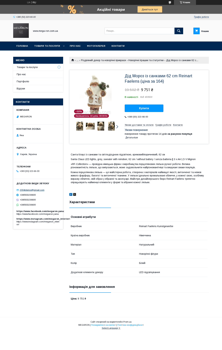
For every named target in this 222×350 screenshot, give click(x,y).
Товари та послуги (47, 46)
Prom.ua (127, 322)
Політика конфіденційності (130, 325)
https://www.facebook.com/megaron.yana (37, 214)
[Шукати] (178, 31)
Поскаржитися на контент (103, 325)
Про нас (75, 46)
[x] (74, 195)
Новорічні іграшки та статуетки (146, 60)
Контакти (118, 46)
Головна (22, 46)
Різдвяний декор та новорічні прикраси (103, 60)
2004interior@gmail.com (32, 190)
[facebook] (70, 195)
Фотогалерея (96, 46)
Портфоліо (23, 81)
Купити (144, 108)
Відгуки (21, 88)
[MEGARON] (21, 37)
